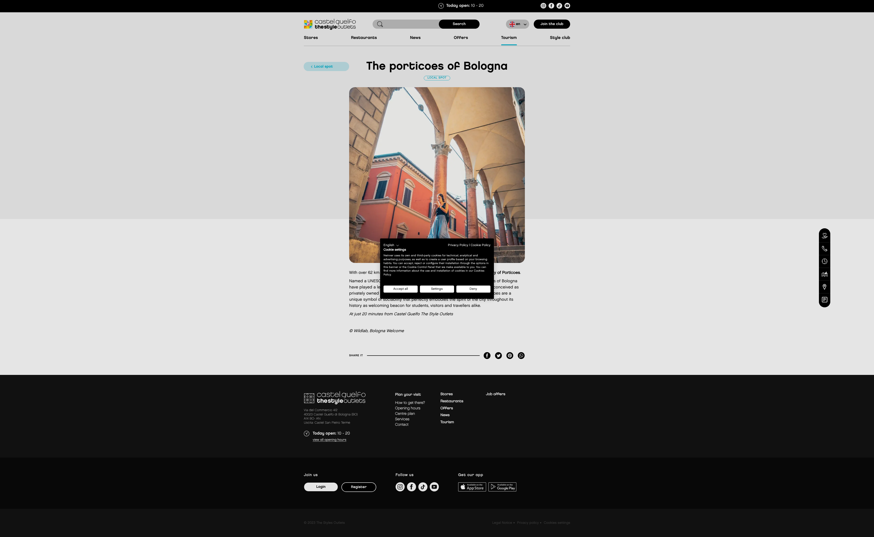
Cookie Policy (480, 245)
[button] (391, 245)
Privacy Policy (458, 245)
